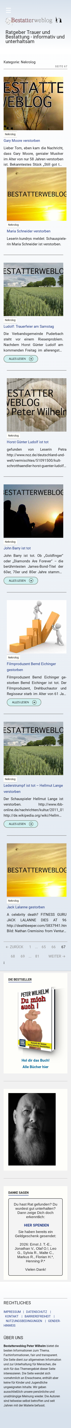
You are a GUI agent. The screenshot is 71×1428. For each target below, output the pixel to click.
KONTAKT (11, 1316)
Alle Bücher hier (35, 1067)
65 (44, 947)
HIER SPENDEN (36, 1225)
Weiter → (57, 956)
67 (63, 947)
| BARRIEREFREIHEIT (35, 1316)
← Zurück (14, 947)
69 (23, 956)
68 (13, 956)
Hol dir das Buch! (35, 1060)
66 (53, 947)
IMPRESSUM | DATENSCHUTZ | (28, 1312)
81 (37, 956)
